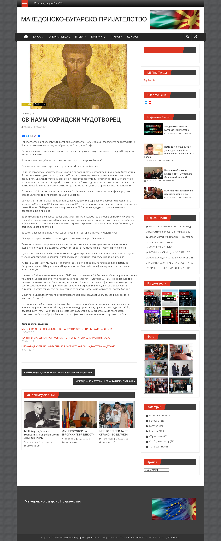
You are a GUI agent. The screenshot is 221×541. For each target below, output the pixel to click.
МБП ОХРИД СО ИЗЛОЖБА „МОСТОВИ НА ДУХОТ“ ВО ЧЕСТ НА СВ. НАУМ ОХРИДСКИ (67, 329)
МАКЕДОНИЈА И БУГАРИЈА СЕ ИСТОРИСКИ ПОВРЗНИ (104, 381)
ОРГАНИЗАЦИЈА (58, 36)
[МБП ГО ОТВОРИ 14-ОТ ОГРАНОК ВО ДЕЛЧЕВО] (117, 414)
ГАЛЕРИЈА (97, 36)
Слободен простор (166, 313)
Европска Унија (157, 415)
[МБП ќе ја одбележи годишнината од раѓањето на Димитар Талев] (41, 414)
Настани (149, 294)
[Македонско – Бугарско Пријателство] (26, 37)
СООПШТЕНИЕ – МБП (160, 247)
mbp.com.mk (47, 442)
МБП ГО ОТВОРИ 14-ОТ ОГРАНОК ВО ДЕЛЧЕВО (113, 433)
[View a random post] (195, 36)
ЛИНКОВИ (116, 36)
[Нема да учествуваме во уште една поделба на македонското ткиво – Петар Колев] (153, 149)
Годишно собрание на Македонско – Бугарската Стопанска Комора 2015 (178, 173)
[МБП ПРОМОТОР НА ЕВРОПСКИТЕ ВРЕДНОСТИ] (79, 414)
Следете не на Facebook (163, 50)
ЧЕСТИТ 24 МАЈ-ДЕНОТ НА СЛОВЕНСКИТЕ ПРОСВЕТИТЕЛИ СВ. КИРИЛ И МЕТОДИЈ (66, 337)
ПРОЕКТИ (80, 36)
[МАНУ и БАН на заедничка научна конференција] (153, 193)
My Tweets (149, 80)
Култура (184, 294)
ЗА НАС (37, 36)
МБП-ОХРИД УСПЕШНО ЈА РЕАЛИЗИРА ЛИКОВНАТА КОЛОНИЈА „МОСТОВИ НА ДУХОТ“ (68, 346)
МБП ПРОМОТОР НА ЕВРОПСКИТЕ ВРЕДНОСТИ (78, 433)
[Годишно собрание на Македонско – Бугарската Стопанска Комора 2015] (153, 173)
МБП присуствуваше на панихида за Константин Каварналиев (59, 372)
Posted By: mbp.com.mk (34, 127)
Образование (151, 311)
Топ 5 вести (40, 104)
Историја (27, 104)
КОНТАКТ (132, 36)
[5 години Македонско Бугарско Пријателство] (153, 129)
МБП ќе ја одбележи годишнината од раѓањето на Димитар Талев (41, 435)
